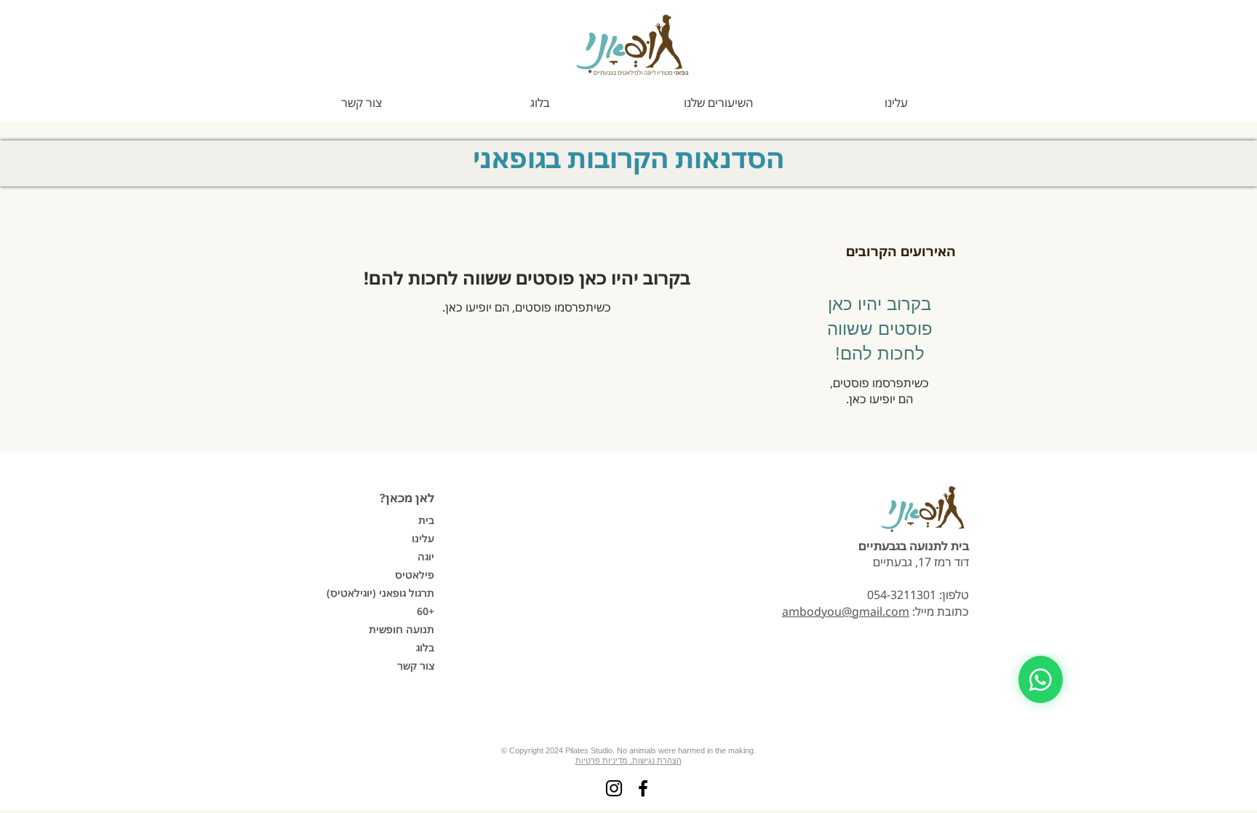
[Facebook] (643, 788)
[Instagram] (614, 788)
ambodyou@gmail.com (845, 611)
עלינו (423, 538)
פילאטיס (414, 575)
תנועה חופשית (401, 629)
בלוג (425, 647)
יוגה (426, 556)
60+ (425, 611)
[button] (717, 102)
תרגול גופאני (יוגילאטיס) (383, 593)
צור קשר (415, 666)
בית (426, 520)
